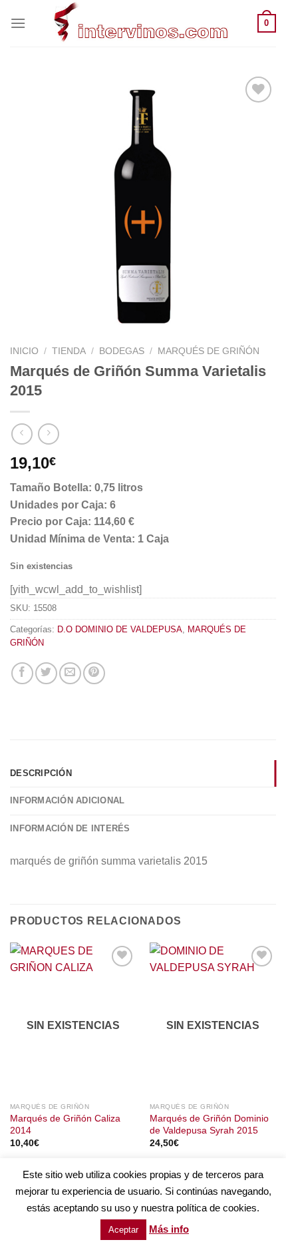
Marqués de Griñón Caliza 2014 (65, 1125)
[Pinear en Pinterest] (94, 673)
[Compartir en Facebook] (22, 673)
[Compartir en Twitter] (46, 673)
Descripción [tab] (41, 773)
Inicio (24, 351)
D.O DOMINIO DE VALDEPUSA (119, 629)
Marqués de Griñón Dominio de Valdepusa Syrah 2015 (209, 1125)
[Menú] (18, 23)
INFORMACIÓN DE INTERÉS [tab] (70, 828)
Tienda (69, 351)
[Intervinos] (141, 23)
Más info (169, 1229)
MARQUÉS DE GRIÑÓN (208, 351)
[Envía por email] (70, 673)
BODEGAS (121, 351)
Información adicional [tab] (67, 800)
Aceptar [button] (123, 1230)
